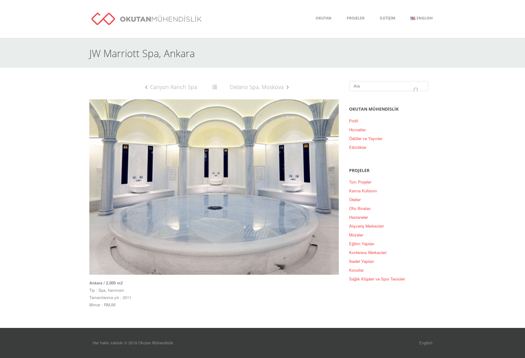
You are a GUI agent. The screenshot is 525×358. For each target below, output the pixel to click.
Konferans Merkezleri (367, 252)
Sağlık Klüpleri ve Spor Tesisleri (377, 279)
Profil (353, 121)
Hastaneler (358, 217)
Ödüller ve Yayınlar (365, 138)
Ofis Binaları (360, 208)
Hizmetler (357, 130)
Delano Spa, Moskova (257, 87)
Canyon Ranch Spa (173, 87)
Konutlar (356, 270)
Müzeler (356, 235)
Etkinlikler (357, 147)
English (425, 343)
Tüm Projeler (360, 182)
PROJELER (356, 18)
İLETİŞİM (387, 18)
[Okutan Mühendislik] (146, 18)
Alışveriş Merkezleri (366, 226)
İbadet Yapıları (361, 261)
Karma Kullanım (363, 191)
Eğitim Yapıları (361, 243)
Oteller (355, 199)
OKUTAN (323, 18)
